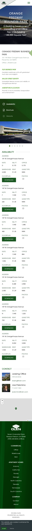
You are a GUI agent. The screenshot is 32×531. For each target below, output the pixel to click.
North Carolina (16, 481)
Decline (12, 528)
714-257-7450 (16, 388)
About (16, 504)
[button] (16, 408)
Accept (4, 528)
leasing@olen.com (19, 381)
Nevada (16, 484)
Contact (16, 501)
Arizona (16, 466)
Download (9, 180)
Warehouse (16, 453)
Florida (16, 473)
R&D (16, 457)
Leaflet (30, 420)
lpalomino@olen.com (20, 392)
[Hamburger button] (29, 3)
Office (16, 450)
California (16, 470)
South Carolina (16, 491)
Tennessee (16, 488)
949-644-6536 (16, 377)
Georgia (16, 477)
